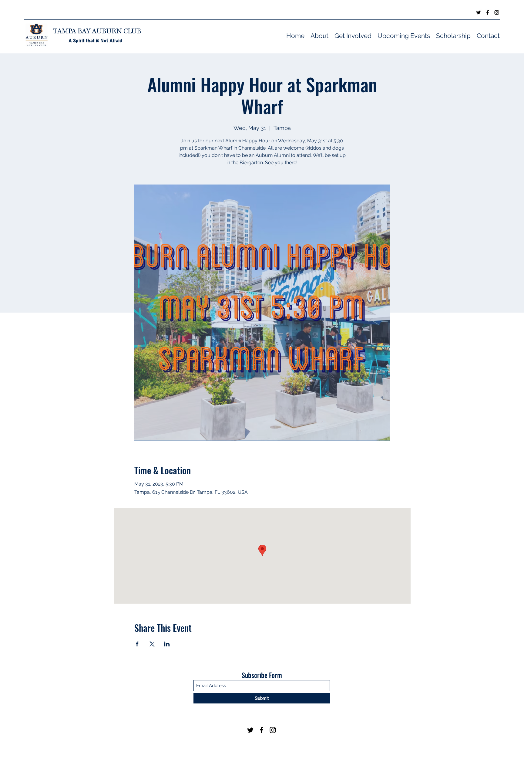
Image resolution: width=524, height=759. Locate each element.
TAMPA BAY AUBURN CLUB (97, 31)
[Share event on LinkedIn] (167, 644)
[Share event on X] (152, 644)
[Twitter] (478, 12)
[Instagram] (497, 12)
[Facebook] (488, 12)
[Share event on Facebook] (137, 644)
